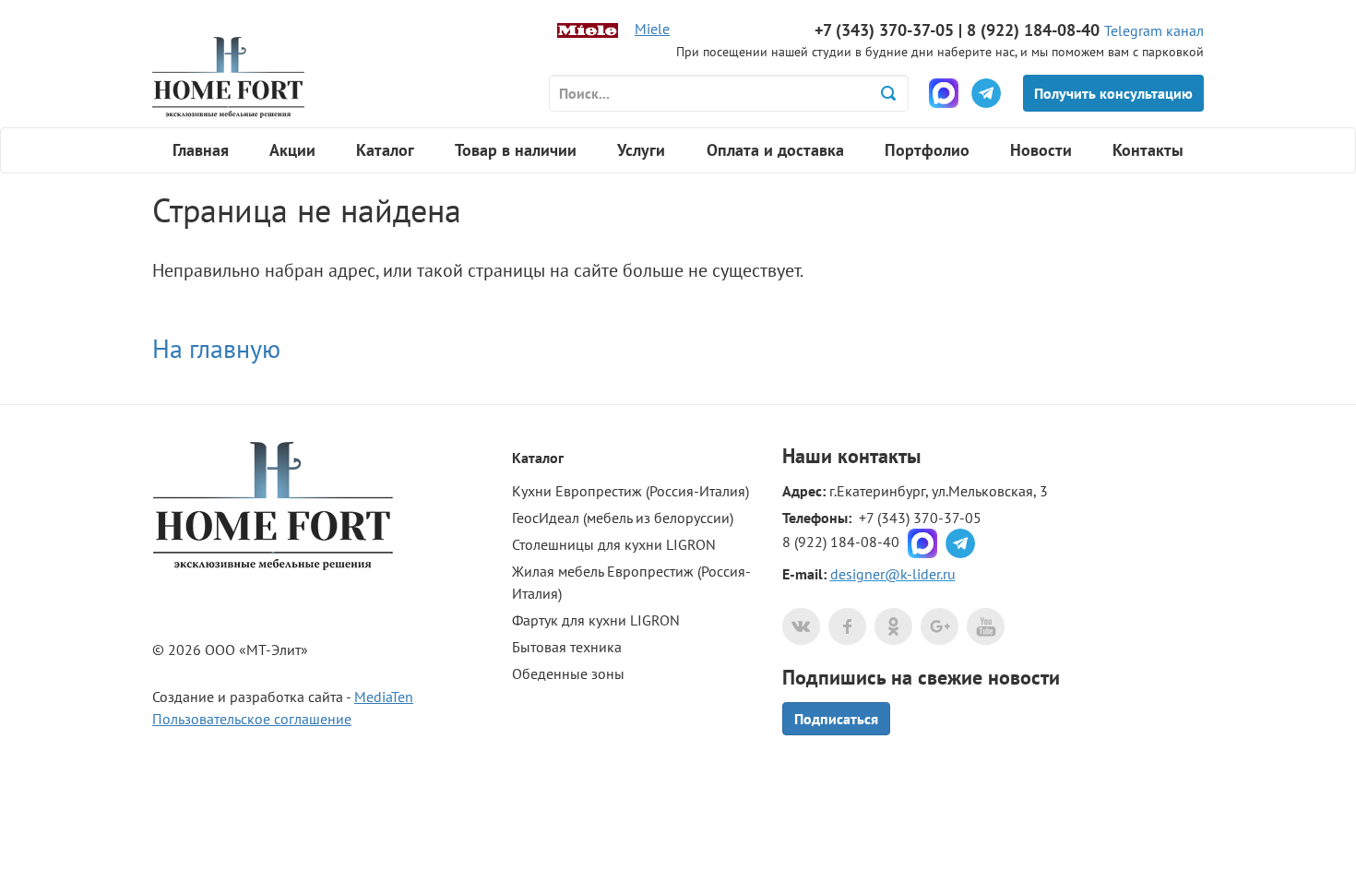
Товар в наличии (516, 150)
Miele (652, 28)
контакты (879, 456)
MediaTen (383, 696)
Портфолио (927, 150)
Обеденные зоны (568, 673)
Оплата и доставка (775, 150)
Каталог (385, 150)
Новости (1041, 150)
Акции (292, 150)
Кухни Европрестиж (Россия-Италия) (630, 491)
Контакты (1148, 150)
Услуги (641, 150)
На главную (216, 348)
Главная (200, 150)
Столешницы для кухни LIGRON (614, 544)
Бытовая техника (567, 647)
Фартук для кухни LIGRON (596, 620)
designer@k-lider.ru (893, 574)
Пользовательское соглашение (251, 718)
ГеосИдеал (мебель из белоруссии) (622, 517)
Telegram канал (1154, 30)
